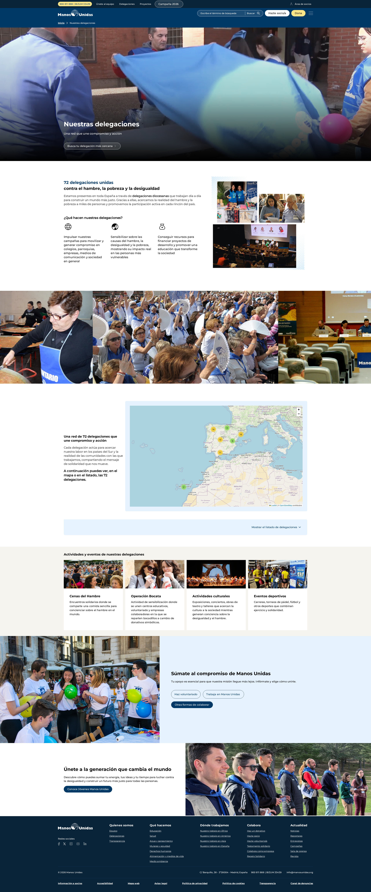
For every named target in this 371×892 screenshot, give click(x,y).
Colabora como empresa (260, 851)
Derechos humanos (160, 851)
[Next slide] (366, 378)
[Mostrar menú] (310, 13)
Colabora (254, 825)
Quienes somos (121, 825)
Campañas (296, 846)
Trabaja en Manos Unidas (223, 694)
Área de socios (303, 4)
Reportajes (296, 836)
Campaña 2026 (168, 4)
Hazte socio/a (277, 13)
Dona (298, 13)
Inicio (61, 23)
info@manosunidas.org (300, 872)
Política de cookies (233, 883)
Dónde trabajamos (214, 825)
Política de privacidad (194, 883)
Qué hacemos (160, 825)
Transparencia (117, 841)
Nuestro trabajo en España (214, 846)
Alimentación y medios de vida (167, 856)
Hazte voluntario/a (257, 841)
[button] (184, 487)
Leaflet (274, 505)
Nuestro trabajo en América (215, 836)
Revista (294, 856)
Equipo (113, 830)
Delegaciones (126, 4)
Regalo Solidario (256, 856)
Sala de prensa (298, 851)
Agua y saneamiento (161, 841)
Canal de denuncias (302, 883)
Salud (153, 836)
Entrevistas (296, 841)
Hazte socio (253, 836)
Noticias (294, 830)
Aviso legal (160, 883)
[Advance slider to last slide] (5, 378)
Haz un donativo (256, 830)
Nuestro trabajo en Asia (213, 841)
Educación (155, 830)
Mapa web (134, 883)
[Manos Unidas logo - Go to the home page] (75, 15)
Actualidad (298, 825)
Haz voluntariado (185, 694)
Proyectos (145, 4)
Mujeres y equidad (160, 846)
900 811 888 (66, 4)
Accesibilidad (105, 883)
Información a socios (70, 883)
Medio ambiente (159, 861)
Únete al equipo (105, 4)
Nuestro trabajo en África (214, 830)
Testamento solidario (258, 846)
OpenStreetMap (286, 505)
